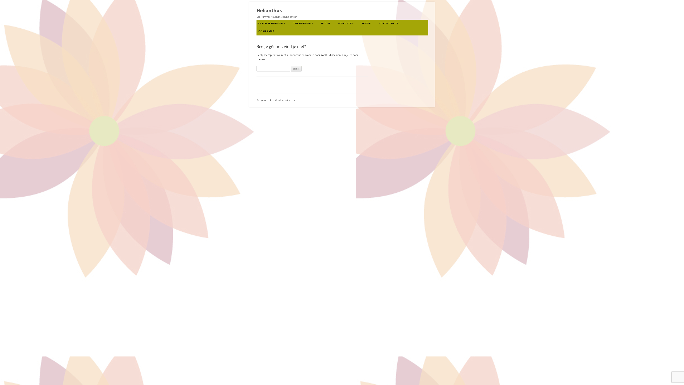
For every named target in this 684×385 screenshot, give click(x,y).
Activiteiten (345, 23)
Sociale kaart (265, 31)
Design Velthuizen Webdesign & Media (275, 100)
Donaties (366, 23)
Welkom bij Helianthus (271, 23)
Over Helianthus (303, 23)
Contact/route (388, 23)
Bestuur (325, 23)
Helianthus (269, 10)
